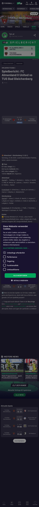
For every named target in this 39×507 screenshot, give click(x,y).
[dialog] (19, 253)
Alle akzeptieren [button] (20, 275)
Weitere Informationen (11, 245)
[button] (19, 248)
